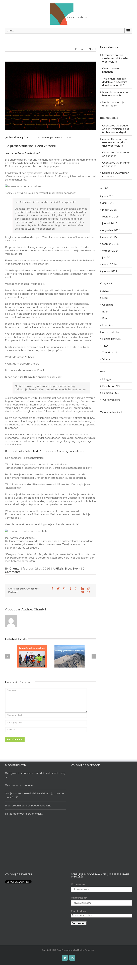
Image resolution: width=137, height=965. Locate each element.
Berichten (111, 386)
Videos (106, 359)
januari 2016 (109, 223)
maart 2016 (109, 209)
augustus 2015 (111, 230)
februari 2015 (110, 243)
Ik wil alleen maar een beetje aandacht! (115, 93)
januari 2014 (109, 271)
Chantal (15, 568)
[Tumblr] (70, 588)
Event (76, 568)
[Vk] (82, 591)
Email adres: (79, 911)
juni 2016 (107, 196)
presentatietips (111, 332)
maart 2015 (109, 237)
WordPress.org (111, 399)
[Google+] (76, 588)
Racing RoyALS (111, 338)
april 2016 (108, 202)
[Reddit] (88, 588)
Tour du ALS (109, 352)
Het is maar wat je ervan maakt (113, 103)
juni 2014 (107, 257)
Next (92, 49)
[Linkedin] (82, 588)
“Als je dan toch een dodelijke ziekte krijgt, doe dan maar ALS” (115, 82)
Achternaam (79, 897)
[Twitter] (58, 588)
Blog (68, 568)
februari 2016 (110, 216)
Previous (80, 49)
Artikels (58, 568)
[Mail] (88, 591)
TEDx (105, 345)
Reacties (110, 392)
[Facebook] (52, 588)
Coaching (107, 304)
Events (106, 318)
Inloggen (107, 379)
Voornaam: (78, 884)
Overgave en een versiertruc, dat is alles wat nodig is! (115, 58)
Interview (108, 325)
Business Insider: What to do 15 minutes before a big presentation (44, 451)
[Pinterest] (64, 588)
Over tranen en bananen (111, 70)
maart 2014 (109, 264)
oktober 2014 (110, 250)
